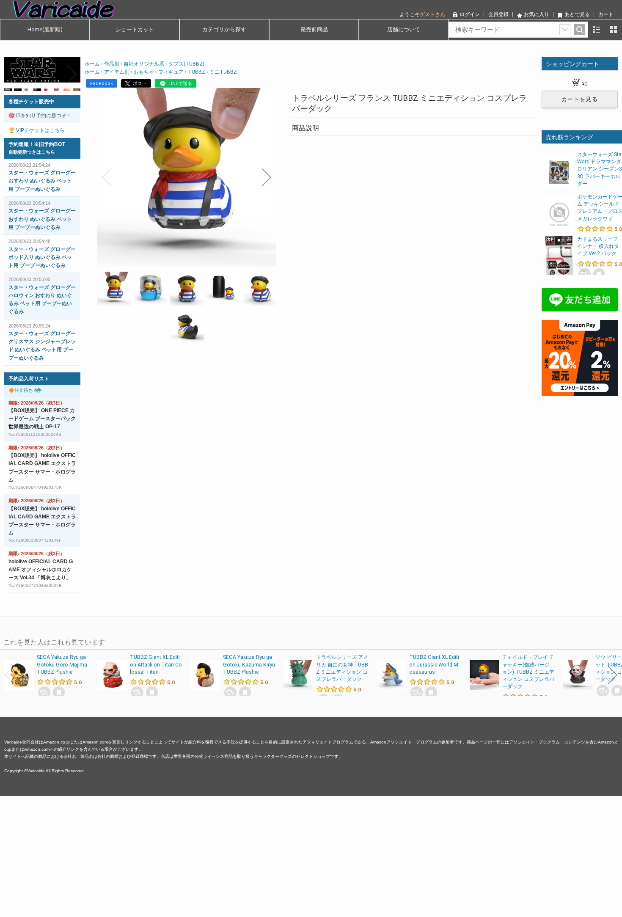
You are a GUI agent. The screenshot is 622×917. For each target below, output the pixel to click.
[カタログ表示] (613, 30)
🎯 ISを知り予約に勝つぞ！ (40, 115)
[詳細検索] (564, 29)
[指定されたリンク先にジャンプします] (42, 78)
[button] (106, 177)
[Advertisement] (254, 855)
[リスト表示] (596, 30)
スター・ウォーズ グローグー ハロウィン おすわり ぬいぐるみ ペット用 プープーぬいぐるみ (42, 299)
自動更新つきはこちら (31, 151)
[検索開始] (579, 30)
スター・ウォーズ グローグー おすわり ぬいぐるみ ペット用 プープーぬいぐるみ (42, 181)
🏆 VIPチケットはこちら (36, 130)
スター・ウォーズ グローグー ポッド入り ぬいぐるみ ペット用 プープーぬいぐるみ (42, 257)
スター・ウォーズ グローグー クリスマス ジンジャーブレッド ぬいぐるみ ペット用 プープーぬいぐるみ (42, 345)
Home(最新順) (45, 29)
